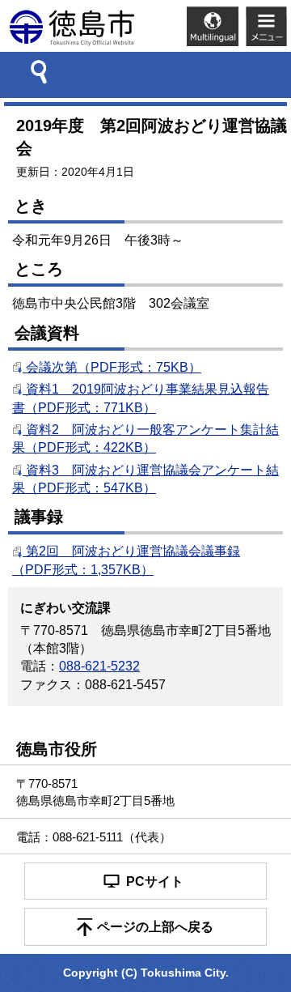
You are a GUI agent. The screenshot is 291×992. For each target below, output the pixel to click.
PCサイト (154, 881)
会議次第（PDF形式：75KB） (112, 367)
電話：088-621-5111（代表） (93, 837)
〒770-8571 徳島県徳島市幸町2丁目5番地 (95, 792)
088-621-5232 (99, 666)
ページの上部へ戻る (155, 927)
